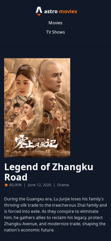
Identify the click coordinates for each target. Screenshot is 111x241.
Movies (55, 23)
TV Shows (55, 32)
